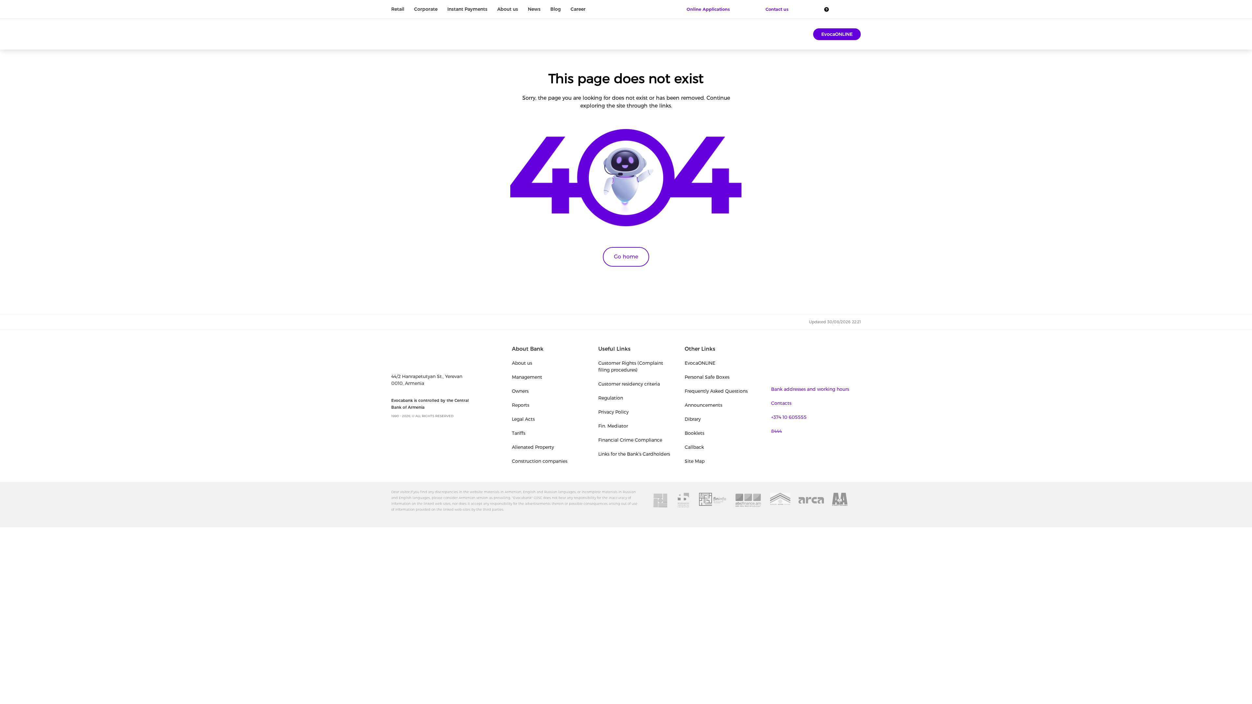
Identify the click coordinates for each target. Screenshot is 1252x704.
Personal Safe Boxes (707, 377)
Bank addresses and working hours (810, 389)
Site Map (695, 461)
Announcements (703, 405)
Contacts (781, 403)
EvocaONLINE (837, 34)
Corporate (426, 9)
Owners (520, 391)
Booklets (694, 433)
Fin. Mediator (613, 426)
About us (507, 9)
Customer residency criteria (629, 384)
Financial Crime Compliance (630, 440)
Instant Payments (467, 9)
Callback (694, 447)
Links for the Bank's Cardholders (634, 454)
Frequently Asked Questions (716, 391)
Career (578, 9)
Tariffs (518, 433)
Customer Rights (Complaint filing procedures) (630, 366)
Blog (555, 9)
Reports (520, 405)
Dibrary (693, 419)
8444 (776, 431)
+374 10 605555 (789, 417)
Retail (397, 9)
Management (527, 377)
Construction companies (539, 461)
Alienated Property (533, 447)
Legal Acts (523, 419)
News (534, 9)
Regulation (610, 398)
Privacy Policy (613, 412)
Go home (626, 257)
